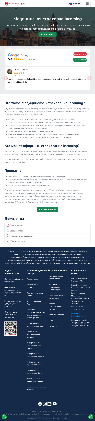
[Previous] (6, 78)
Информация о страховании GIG (34, 363)
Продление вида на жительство (57, 296)
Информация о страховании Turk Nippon (34, 345)
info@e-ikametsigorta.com (78, 314)
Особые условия (16, 231)
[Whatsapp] (90, 416)
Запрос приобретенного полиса (55, 306)
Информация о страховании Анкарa (35, 354)
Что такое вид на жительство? (56, 277)
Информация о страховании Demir (34, 371)
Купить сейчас (47, 34)
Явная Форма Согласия (32, 286)
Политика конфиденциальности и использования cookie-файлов (36, 313)
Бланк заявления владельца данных (35, 380)
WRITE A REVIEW (80, 54)
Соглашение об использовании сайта (36, 324)
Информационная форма (21, 236)
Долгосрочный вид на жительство (13, 280)
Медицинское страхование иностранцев (54, 287)
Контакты (53, 326)
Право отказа (32, 279)
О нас (51, 320)
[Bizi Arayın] (4, 416)
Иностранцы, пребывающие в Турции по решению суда (12, 291)
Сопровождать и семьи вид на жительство (11, 315)
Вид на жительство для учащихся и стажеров (12, 304)
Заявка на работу (56, 314)
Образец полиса (17, 241)
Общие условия (16, 225)
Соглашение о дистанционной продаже (33, 334)
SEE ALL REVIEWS (80, 60)
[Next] (89, 78)
